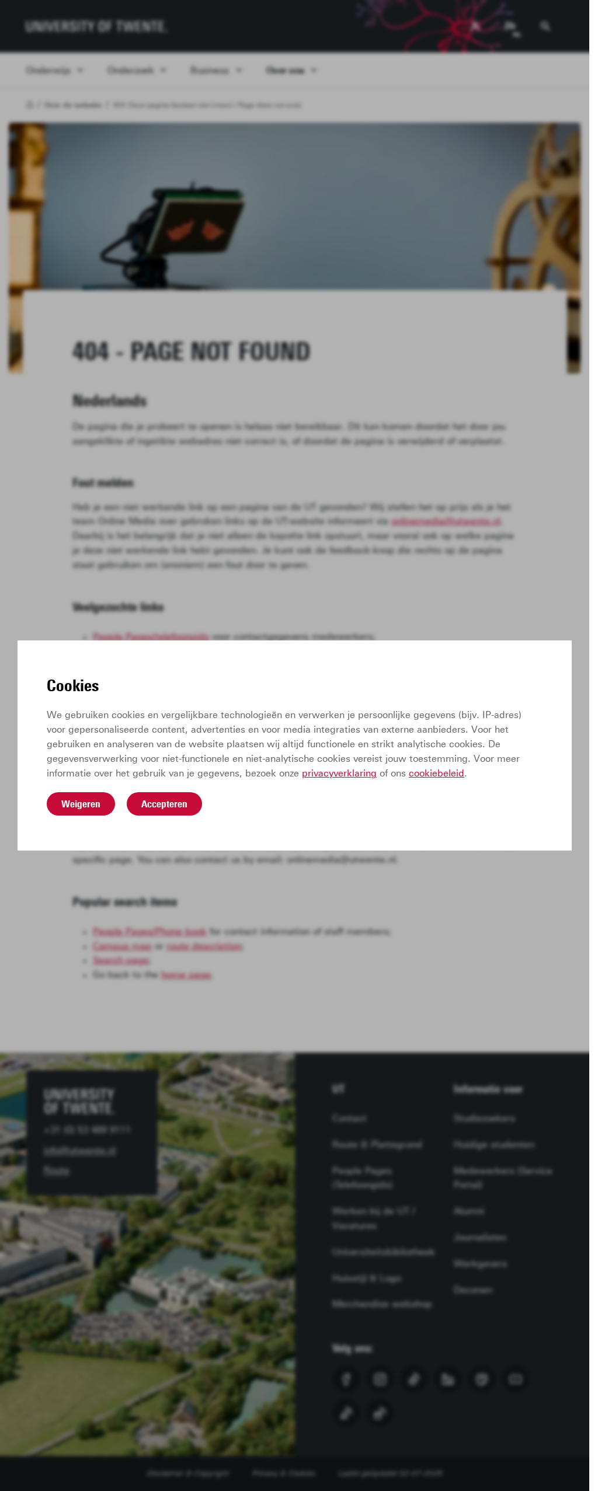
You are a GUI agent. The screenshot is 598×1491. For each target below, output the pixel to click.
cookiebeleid (436, 773)
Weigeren (80, 804)
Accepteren (164, 804)
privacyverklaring (339, 773)
